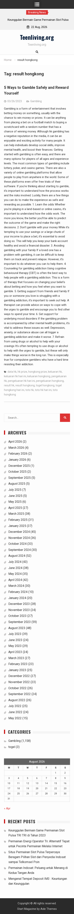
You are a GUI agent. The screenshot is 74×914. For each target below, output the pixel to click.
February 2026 (18, 453)
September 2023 (19, 622)
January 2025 (17, 526)
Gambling (36, 101)
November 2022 (19, 682)
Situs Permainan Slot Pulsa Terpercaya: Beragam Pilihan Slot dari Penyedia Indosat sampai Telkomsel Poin (37, 857)
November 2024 (19, 538)
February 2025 (18, 520)
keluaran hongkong (38, 376)
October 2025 (17, 471)
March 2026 (16, 447)
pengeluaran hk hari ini (21, 380)
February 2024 (18, 592)
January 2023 (17, 670)
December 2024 (19, 532)
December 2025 (19, 466)
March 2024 (16, 586)
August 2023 (16, 628)
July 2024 (14, 562)
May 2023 (15, 646)
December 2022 (19, 676)
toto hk (29, 389)
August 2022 (16, 700)
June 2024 (15, 568)
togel (11, 747)
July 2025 (14, 490)
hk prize (22, 371)
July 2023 (14, 634)
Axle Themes (48, 909)
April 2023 (15, 652)
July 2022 (14, 706)
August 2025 (16, 483)
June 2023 (15, 640)
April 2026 (15, 441)
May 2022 (15, 718)
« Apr (7, 808)
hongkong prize (37, 371)
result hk (9, 385)
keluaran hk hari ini (15, 376)
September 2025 (19, 478)
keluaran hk (55, 371)
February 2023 (18, 664)
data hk (12, 371)
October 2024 (17, 544)
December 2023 (19, 604)
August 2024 (16, 556)
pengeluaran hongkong (50, 380)
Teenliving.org (37, 37)
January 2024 (17, 598)
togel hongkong (45, 385)
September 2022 (19, 694)
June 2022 (15, 712)
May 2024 (15, 574)
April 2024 (15, 580)
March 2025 (16, 513)
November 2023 (19, 610)
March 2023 (16, 658)
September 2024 (19, 550)
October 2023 (17, 616)
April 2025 (15, 508)
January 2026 (17, 459)
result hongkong (25, 385)
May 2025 (15, 502)
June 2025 (15, 496)
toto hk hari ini (43, 389)
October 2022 (17, 688)
